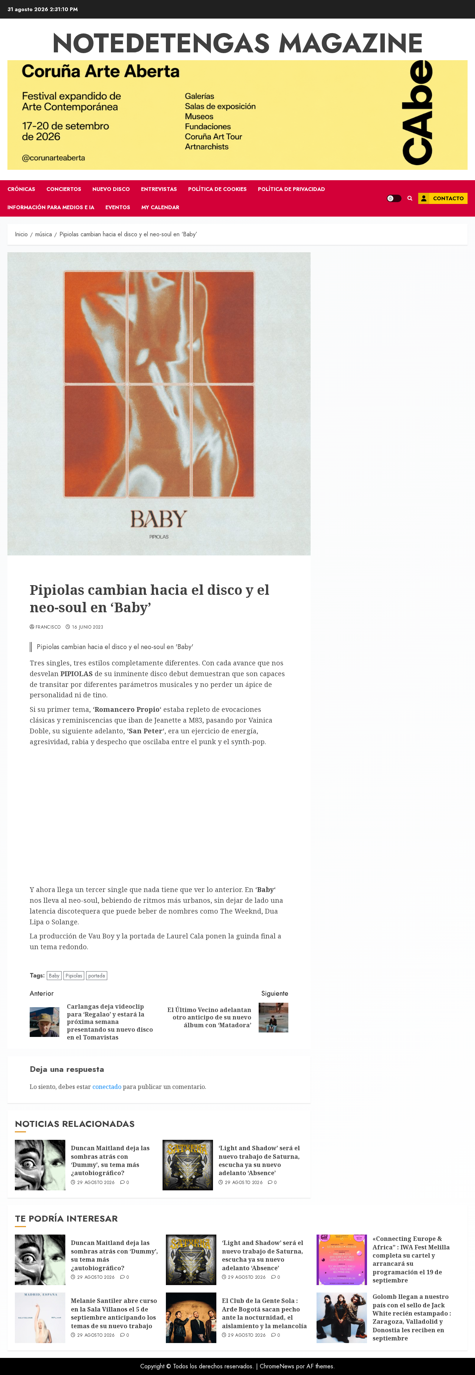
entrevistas (159, 189)
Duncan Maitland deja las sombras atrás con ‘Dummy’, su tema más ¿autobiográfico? (110, 1160)
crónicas (21, 189)
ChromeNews (277, 1366)
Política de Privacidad (291, 189)
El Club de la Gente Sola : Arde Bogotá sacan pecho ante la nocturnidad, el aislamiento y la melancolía (264, 1313)
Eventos (117, 207)
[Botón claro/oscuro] (394, 198)
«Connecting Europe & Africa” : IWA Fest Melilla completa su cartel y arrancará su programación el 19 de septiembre (411, 1259)
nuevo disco (111, 189)
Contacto (448, 198)
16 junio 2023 (88, 627)
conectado (106, 1087)
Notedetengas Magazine (237, 43)
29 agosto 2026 (96, 1183)
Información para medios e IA (50, 207)
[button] (410, 198)
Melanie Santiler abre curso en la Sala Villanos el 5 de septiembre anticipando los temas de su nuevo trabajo (114, 1313)
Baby (54, 975)
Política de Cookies (217, 189)
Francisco (48, 627)
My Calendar (160, 207)
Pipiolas (74, 975)
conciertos (63, 189)
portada (96, 975)
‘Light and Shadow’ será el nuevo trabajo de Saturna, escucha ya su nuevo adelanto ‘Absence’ (259, 1160)
